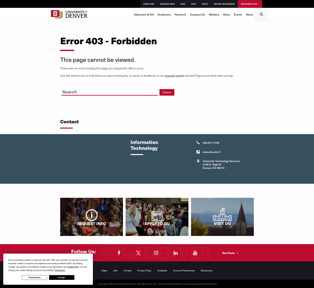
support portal (174, 75)
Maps (104, 270)
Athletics (214, 14)
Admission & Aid (144, 14)
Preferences (35, 277)
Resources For (249, 4)
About (249, 14)
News (226, 14)
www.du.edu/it (211, 152)
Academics (164, 14)
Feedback (162, 270)
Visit (193, 4)
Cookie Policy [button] (73, 267)
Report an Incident (224, 4)
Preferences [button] (60, 270)
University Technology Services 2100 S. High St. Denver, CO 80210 (221, 164)
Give (183, 4)
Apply (205, 4)
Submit (167, 92)
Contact (127, 270)
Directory (148, 4)
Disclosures (207, 270)
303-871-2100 (211, 142)
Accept (61, 277)
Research (180, 14)
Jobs (115, 270)
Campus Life (197, 14)
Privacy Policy (144, 270)
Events (238, 14)
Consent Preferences (184, 270)
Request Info (167, 4)
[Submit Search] (152, 91)
